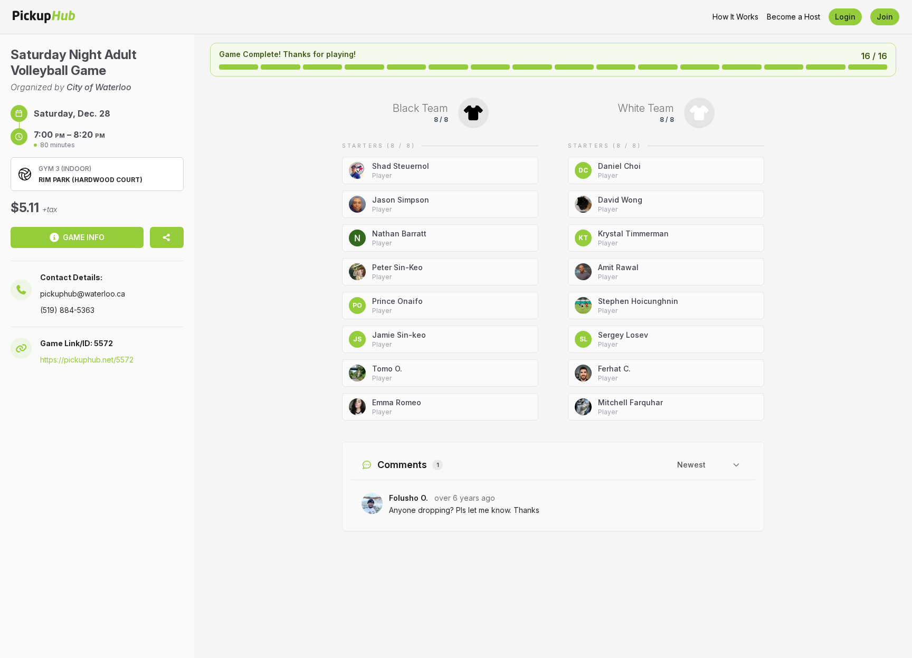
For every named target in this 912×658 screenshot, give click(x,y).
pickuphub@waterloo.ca (82, 293)
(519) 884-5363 (67, 310)
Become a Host (793, 16)
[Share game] (167, 237)
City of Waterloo (98, 87)
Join (885, 16)
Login (845, 16)
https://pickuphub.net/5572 (87, 359)
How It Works (735, 16)
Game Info (83, 237)
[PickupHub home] (44, 16)
